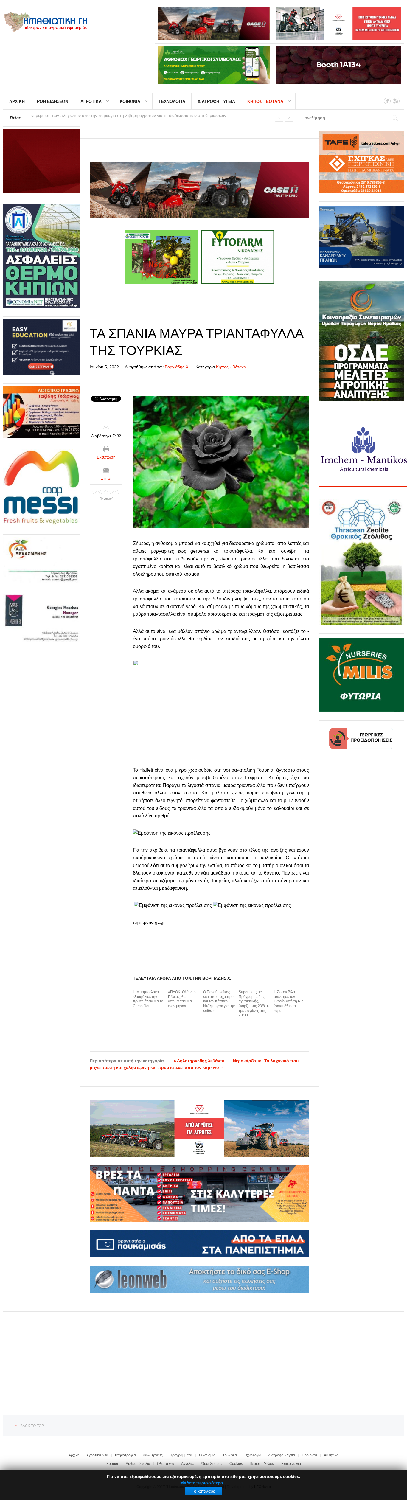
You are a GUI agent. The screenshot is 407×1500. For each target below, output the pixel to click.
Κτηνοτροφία (125, 1455)
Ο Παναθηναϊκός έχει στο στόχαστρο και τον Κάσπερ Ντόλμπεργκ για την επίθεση (219, 1001)
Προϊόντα (309, 1455)
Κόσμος (112, 1464)
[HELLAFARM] (41, 161)
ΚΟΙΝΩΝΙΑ (130, 101)
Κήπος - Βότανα (231, 366)
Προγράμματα (181, 1455)
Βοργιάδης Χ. (177, 366)
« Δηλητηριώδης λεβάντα (199, 1060)
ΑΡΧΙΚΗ (17, 101)
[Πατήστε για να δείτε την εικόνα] (221, 462)
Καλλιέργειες (153, 1455)
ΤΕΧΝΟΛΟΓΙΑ (172, 101)
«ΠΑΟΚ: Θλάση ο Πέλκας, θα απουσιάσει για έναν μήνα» (182, 999)
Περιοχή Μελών (262, 1464)
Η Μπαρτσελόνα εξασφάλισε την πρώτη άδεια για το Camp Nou (148, 999)
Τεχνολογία (252, 1455)
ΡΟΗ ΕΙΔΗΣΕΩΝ (52, 101)
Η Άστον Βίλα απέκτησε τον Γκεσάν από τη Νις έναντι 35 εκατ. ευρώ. (288, 1001)
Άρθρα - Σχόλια (138, 1464)
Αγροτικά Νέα (97, 1455)
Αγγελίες (188, 1464)
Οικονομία (207, 1455)
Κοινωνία (229, 1455)
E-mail (105, 478)
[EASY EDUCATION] (41, 347)
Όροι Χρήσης (212, 1464)
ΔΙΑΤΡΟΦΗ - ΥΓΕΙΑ (216, 101)
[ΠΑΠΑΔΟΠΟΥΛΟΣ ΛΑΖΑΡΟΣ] (41, 256)
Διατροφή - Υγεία (281, 1455)
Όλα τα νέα (165, 1464)
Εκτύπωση (106, 457)
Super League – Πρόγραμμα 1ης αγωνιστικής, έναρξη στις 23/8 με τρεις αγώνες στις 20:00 (254, 1003)
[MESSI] (41, 487)
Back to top (32, 1426)
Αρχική (74, 1455)
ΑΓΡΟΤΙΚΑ (91, 101)
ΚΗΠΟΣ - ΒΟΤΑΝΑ (265, 101)
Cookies (236, 1464)
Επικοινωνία (291, 1464)
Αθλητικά (331, 1455)
